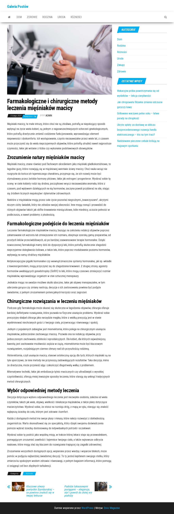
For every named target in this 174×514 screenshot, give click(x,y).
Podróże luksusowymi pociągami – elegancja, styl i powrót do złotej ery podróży (78, 491)
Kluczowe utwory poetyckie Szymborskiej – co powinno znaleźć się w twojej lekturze (40, 491)
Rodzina (47, 17)
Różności (76, 17)
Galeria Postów (17, 6)
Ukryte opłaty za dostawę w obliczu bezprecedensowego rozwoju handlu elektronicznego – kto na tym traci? (136, 129)
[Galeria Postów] (9, 17)
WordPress (87, 508)
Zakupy (121, 65)
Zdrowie (32, 17)
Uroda (61, 17)
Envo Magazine (112, 508)
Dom (19, 17)
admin (49, 115)
